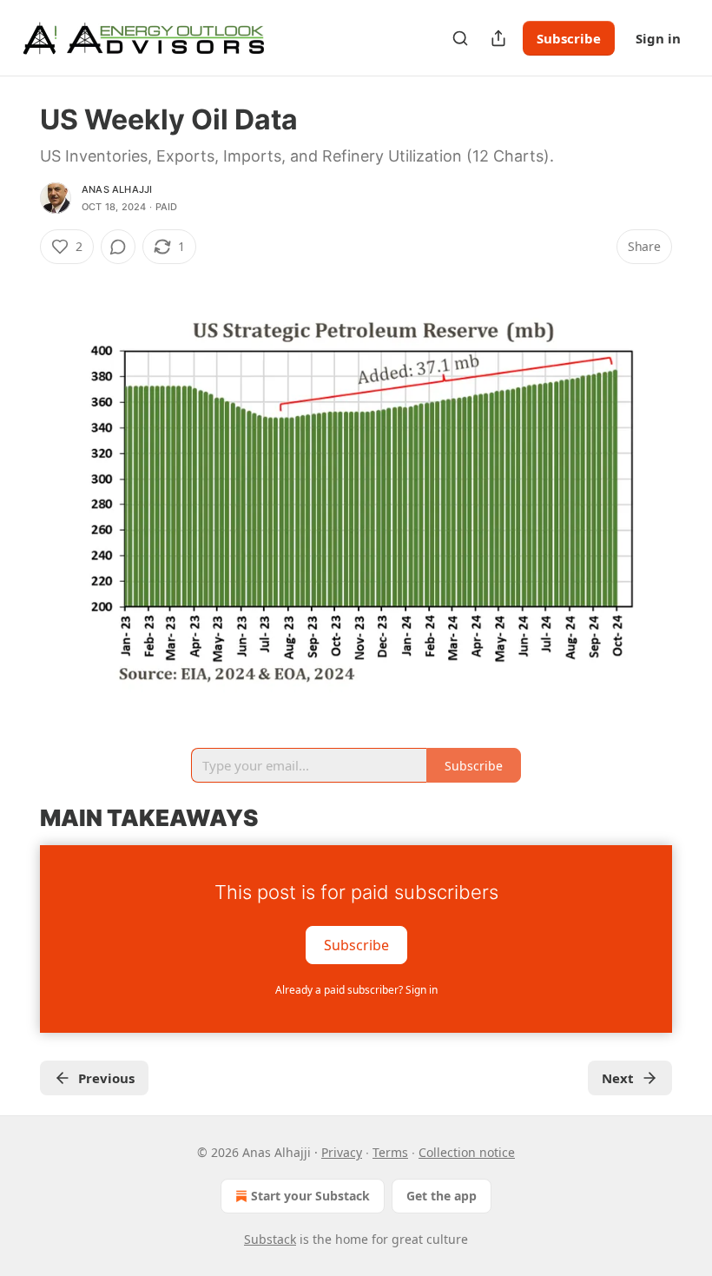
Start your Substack (310, 1195)
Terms (390, 1152)
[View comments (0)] (118, 246)
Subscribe (569, 38)
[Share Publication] (498, 38)
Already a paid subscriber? (356, 989)
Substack (270, 1239)
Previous (106, 1078)
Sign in (658, 38)
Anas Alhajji (117, 189)
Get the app (441, 1195)
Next (618, 1078)
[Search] (460, 38)
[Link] (16, 818)
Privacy (341, 1152)
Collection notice (467, 1152)
